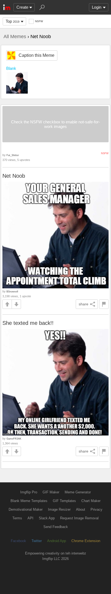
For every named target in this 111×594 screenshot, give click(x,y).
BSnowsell (12, 291)
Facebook (18, 541)
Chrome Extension (85, 541)
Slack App (47, 518)
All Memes (15, 36)
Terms (17, 518)
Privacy (96, 509)
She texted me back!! (28, 323)
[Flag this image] (104, 304)
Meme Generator (78, 492)
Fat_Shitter (12, 155)
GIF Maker (51, 492)
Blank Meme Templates (29, 501)
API (30, 518)
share (83, 304)
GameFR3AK (13, 438)
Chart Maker (90, 501)
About (80, 509)
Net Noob (13, 176)
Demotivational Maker (26, 509)
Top (12, 21)
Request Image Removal (79, 518)
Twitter (37, 541)
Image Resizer (59, 509)
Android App (56, 541)
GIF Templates (64, 501)
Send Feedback (55, 527)
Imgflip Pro (28, 492)
